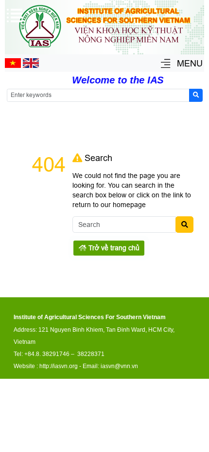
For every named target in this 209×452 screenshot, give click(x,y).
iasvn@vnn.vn (119, 366)
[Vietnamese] (13, 65)
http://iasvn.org (58, 366)
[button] (165, 64)
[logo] (104, 49)
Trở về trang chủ (113, 248)
